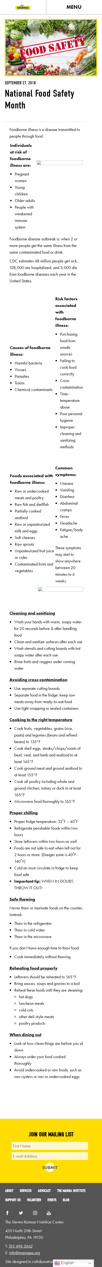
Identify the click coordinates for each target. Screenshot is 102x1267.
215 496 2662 (21, 1246)
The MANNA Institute (71, 1191)
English (67, 1263)
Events (51, 1200)
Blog (66, 1200)
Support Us (13, 1200)
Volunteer (34, 1200)
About (9, 1191)
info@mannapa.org (24, 1252)
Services (26, 1191)
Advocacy (44, 1191)
